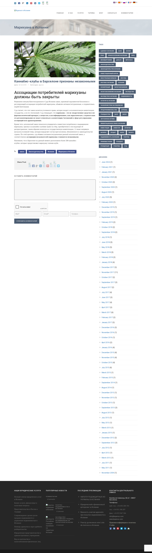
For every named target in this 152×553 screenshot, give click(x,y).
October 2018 (107, 227)
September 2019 (108, 217)
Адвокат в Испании (107, 51)
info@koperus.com (116, 516)
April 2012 (106, 453)
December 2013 (108, 393)
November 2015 (108, 357)
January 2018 (107, 262)
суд (125, 146)
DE (136, 2)
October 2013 (107, 403)
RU (126, 2)
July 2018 (105, 237)
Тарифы (91, 13)
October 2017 (107, 277)
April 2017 (106, 307)
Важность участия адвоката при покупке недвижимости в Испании (92, 515)
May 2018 (105, 247)
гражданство (105, 114)
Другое (41, 85)
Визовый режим (106, 60)
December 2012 (108, 438)
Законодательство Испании (110, 69)
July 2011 (105, 463)
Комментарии (127, 13)
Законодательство (36, 152)
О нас (70, 13)
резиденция (105, 146)
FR (131, 2)
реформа (116, 146)
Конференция (105, 87)
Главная (60, 13)
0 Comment (60, 511)
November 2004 (108, 473)
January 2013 (107, 433)
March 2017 (106, 312)
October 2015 (107, 362)
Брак (102, 55)
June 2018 (106, 242)
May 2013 (105, 423)
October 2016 (107, 337)
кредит (113, 132)
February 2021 (107, 167)
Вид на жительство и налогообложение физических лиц (27, 540)
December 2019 (108, 207)
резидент (119, 141)
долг (116, 114)
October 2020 (107, 182)
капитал (103, 132)
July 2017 (105, 292)
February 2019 (107, 222)
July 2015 (105, 367)
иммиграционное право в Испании (113, 123)
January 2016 (107, 347)
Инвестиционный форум (109, 73)
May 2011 (105, 468)
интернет (128, 128)
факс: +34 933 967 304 (117, 513)
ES (121, 2)
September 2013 (108, 408)
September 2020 (108, 187)
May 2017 (105, 302)
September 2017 (108, 282)
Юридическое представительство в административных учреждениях (27, 534)
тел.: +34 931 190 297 (117, 509)
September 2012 (108, 443)
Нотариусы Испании (108, 100)
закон (22, 152)
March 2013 (106, 428)
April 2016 (106, 342)
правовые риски (106, 141)
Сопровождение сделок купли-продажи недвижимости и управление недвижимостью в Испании (26, 519)
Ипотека (123, 78)
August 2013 (106, 413)
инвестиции (105, 128)
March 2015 (106, 372)
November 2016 (108, 332)
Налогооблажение (120, 87)
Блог (101, 13)
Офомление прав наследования (112, 105)
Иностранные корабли (108, 78)
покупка (126, 137)
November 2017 (108, 272)
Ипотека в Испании (107, 82)
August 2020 (106, 192)
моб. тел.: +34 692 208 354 (119, 506)
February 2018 (107, 257)
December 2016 (108, 327)
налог (122, 132)
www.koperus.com (116, 519)
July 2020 (105, 197)
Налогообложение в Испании (111, 91)
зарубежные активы (108, 119)
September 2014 (108, 383)
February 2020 (107, 202)
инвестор (116, 128)
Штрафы (124, 110)
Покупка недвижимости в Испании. (62, 506)
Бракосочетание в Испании (117, 55)
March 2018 (106, 252)
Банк (120, 51)
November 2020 (108, 177)
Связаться (112, 13)
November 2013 (108, 398)
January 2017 (107, 322)
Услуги (80, 13)
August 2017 (106, 287)
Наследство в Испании (109, 96)
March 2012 (106, 458)
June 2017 (106, 297)
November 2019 (108, 212)
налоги (131, 132)
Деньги (118, 60)
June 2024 (106, 162)
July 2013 (105, 418)
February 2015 (107, 377)
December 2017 (108, 267)
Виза (133, 55)
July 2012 (105, 448)
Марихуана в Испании (66, 152)
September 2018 (108, 232)
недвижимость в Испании (110, 137)
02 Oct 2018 (22, 85)
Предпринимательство (109, 110)
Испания (51, 152)
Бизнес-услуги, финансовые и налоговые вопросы (25, 504)
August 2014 (106, 388)
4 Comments (51, 499)
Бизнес (128, 51)
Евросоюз (129, 60)
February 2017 (107, 317)
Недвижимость (126, 96)
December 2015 (108, 352)
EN (116, 2)
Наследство (129, 91)
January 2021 (107, 172)
